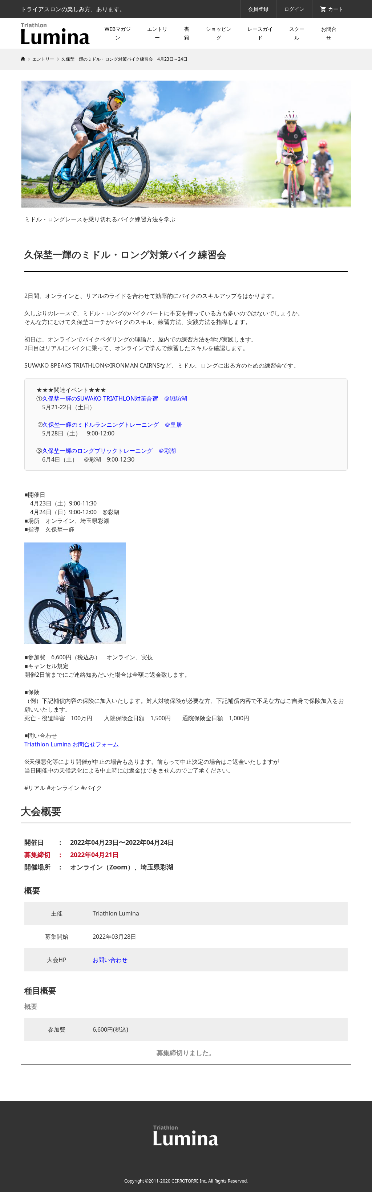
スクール (296, 33)
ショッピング (218, 33)
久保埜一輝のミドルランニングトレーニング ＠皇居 (112, 425)
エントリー (157, 33)
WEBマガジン (118, 33)
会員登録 (258, 8)
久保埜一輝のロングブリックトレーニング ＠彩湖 (109, 451)
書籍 (186, 33)
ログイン (294, 8)
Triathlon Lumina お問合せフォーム (71, 744)
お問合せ (328, 33)
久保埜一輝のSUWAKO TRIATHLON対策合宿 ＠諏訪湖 (114, 398)
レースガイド (260, 33)
